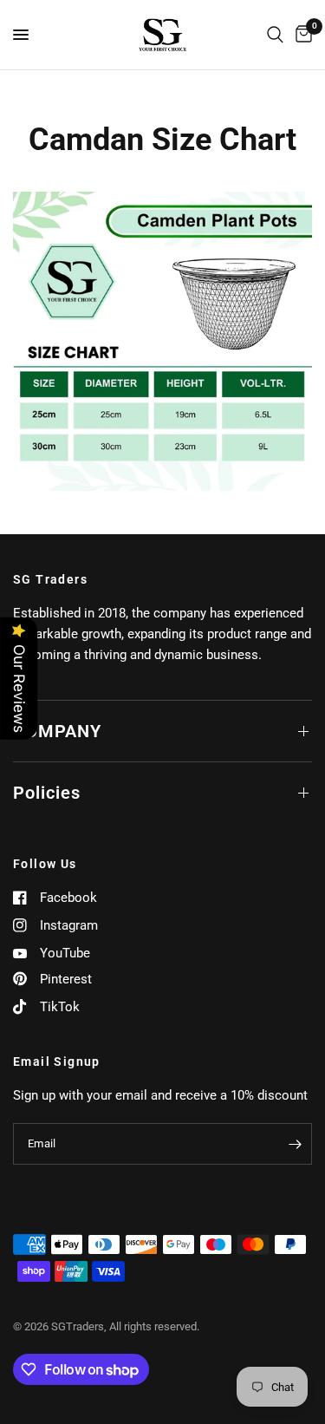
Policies (47, 792)
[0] (300, 34)
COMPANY (57, 731)
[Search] (275, 34)
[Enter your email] (294, 1144)
